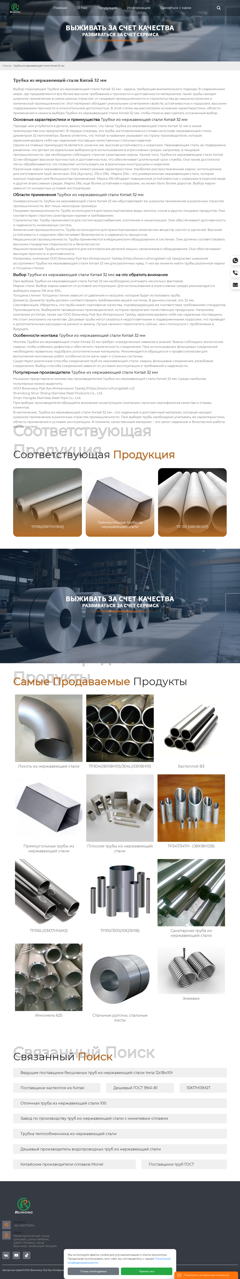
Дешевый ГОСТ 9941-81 (135, 1088)
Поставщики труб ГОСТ (171, 1164)
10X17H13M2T (198, 1088)
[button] (219, 502)
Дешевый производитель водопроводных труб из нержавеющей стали (90, 1149)
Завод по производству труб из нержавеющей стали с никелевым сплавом (94, 1118)
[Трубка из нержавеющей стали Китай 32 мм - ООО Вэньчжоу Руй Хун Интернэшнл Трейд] (15, 8)
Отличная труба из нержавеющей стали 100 (63, 1103)
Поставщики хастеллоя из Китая (52, 1088)
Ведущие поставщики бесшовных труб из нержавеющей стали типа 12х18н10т (96, 1072)
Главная (6, 65)
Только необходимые (93, 1271)
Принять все (146, 1271)
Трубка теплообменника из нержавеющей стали (68, 1134)
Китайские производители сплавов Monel (61, 1164)
